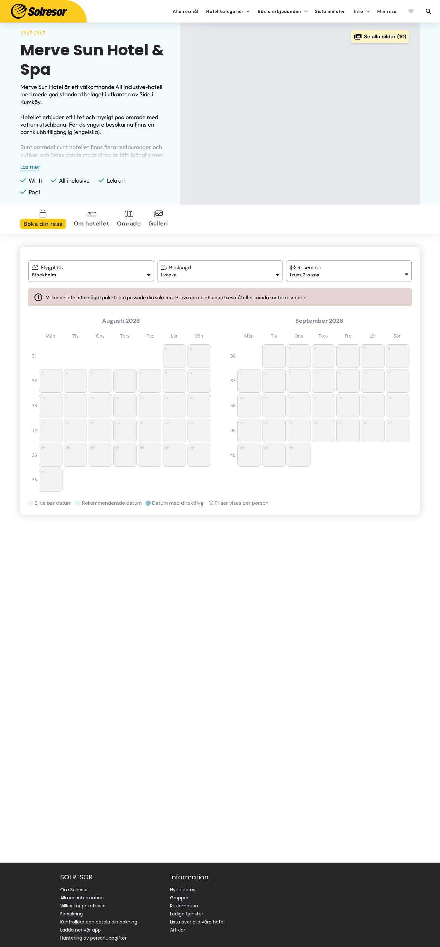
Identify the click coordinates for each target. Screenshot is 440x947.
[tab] (44, 219)
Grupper (179, 897)
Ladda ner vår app (80, 930)
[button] (349, 271)
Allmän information (82, 897)
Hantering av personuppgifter (93, 938)
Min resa (387, 11)
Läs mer (30, 167)
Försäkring (71, 914)
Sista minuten (330, 11)
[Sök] (428, 11)
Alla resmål (185, 11)
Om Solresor (74, 889)
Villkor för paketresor (83, 906)
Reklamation (184, 906)
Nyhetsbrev (183, 889)
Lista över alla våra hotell (197, 922)
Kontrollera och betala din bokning (98, 922)
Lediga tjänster (186, 914)
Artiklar (177, 930)
